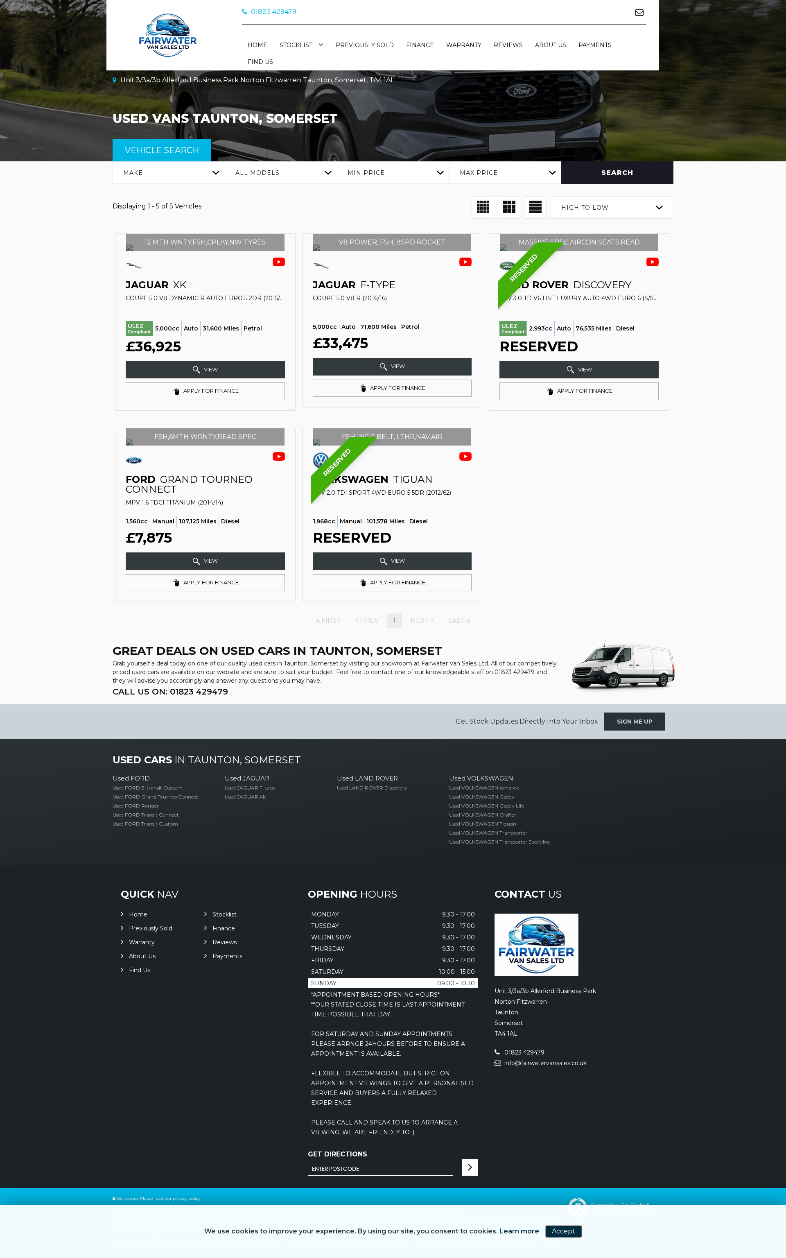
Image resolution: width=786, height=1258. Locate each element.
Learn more (519, 1231)
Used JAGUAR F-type (250, 788)
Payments (595, 45)
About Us (550, 45)
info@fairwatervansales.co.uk (545, 1063)
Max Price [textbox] (479, 172)
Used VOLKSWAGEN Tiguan (482, 824)
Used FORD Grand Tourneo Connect (155, 797)
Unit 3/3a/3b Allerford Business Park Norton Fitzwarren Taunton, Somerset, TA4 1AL (256, 80)
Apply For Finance (210, 390)
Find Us (260, 62)
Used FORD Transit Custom (145, 824)
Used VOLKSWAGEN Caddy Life (486, 806)
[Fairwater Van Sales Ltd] (536, 974)
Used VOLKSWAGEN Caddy (482, 797)
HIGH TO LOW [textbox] (585, 207)
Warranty (463, 45)
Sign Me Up (635, 721)
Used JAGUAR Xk (245, 797)
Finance (420, 45)
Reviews (508, 45)
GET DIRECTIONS (337, 1154)
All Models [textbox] (257, 172)
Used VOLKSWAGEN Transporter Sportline (499, 842)
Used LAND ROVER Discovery (372, 788)
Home (257, 45)
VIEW (210, 369)
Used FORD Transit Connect (146, 815)
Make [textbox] (133, 172)
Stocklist (296, 45)
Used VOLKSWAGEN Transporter (488, 833)
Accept (563, 1231)
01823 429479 (272, 12)
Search (617, 172)
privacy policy (186, 1198)
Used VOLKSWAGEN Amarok (484, 788)
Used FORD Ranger (136, 806)
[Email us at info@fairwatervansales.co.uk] (639, 12)
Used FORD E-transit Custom (148, 788)
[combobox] (169, 172)
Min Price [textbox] (366, 172)
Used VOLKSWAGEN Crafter (482, 815)
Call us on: (170, 692)
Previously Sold (365, 45)
